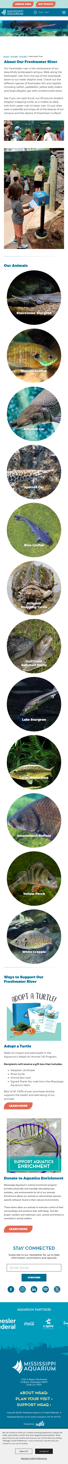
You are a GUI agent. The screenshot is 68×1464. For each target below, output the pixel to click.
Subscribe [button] (34, 1277)
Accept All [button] (44, 1451)
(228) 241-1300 (34, 1384)
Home (6, 56)
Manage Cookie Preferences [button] (34, 1458)
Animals (14, 56)
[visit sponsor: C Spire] (29, 1324)
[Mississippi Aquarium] (12, 12)
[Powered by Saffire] (40, 1424)
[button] (34, 297)
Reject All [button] (23, 1451)
